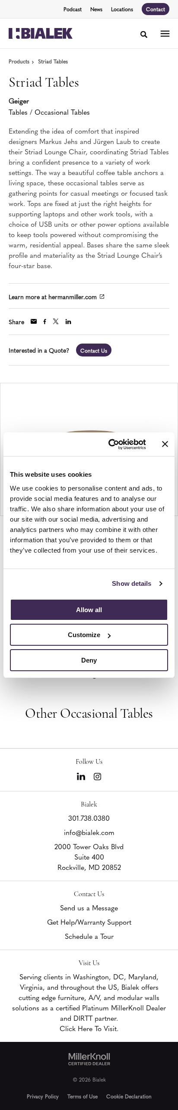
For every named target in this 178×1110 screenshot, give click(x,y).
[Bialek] (41, 33)
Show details (131, 583)
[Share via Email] (34, 321)
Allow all (89, 609)
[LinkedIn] (81, 776)
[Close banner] (165, 444)
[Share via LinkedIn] (68, 321)
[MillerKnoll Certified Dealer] (89, 1059)
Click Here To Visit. (89, 1028)
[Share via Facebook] (44, 321)
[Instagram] (97, 776)
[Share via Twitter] (56, 321)
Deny (89, 660)
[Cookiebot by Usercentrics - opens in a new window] (110, 444)
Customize (84, 634)
